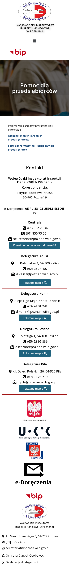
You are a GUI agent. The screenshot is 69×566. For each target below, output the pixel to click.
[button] (34, 41)
